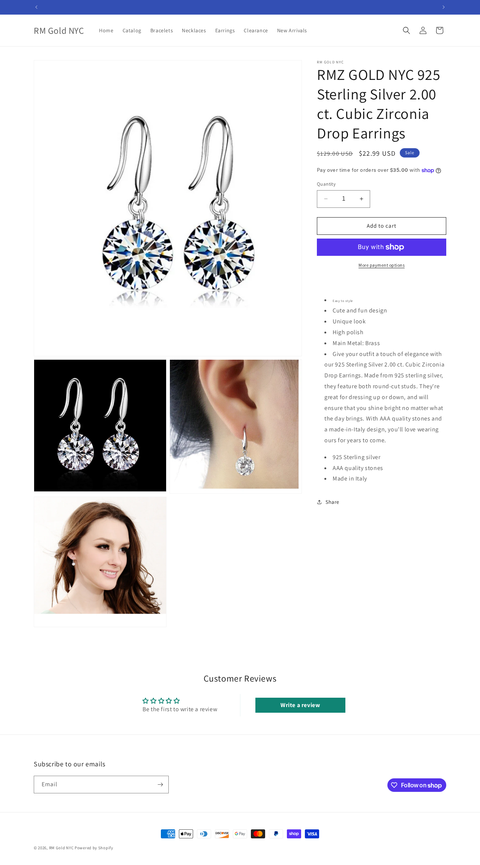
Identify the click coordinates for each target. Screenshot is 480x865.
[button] (406, 30)
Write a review (300, 705)
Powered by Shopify (94, 847)
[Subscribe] (160, 784)
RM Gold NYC (61, 847)
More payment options (381, 265)
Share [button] (332, 501)
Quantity (326, 184)
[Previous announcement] (36, 7)
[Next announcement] (443, 7)
